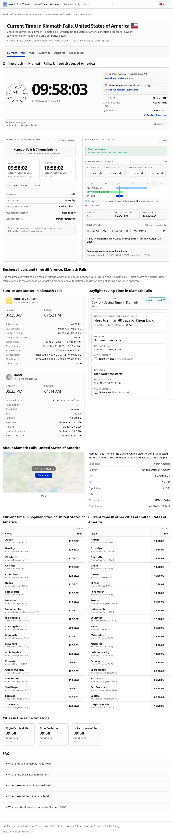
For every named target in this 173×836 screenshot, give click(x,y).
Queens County (14, 669)
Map (32, 53)
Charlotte (11, 557)
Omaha (95, 661)
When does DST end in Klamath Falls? (30, 796)
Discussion (76, 53)
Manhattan (12, 635)
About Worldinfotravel (29, 826)
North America (32, 14)
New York (11, 643)
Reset (37, 185)
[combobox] (86, 4)
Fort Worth (12, 591)
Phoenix (10, 661)
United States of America (58, 14)
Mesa (94, 626)
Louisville (97, 617)
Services (54, 4)
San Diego (11, 687)
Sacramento (98, 669)
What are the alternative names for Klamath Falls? (37, 807)
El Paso (95, 583)
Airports (59, 53)
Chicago (10, 565)
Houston (10, 600)
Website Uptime (54, 826)
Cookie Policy (112, 826)
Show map (43, 475)
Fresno (95, 600)
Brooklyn (10, 548)
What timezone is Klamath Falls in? (28, 774)
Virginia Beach (100, 704)
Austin (9, 539)
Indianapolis (13, 609)
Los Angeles (12, 626)
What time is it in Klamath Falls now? (29, 763)
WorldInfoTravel (12, 14)
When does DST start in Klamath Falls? (30, 785)
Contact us (9, 826)
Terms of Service (93, 826)
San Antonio (12, 678)
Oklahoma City (100, 652)
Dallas (9, 583)
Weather (44, 53)
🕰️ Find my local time (155, 115)
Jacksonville (12, 617)
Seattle (95, 695)
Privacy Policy (73, 826)
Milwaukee (97, 635)
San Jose (10, 695)
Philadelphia (13, 652)
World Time (40, 4)
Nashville (96, 643)
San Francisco (99, 687)
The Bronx (11, 704)
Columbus (11, 574)
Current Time (16, 53)
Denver (95, 574)
